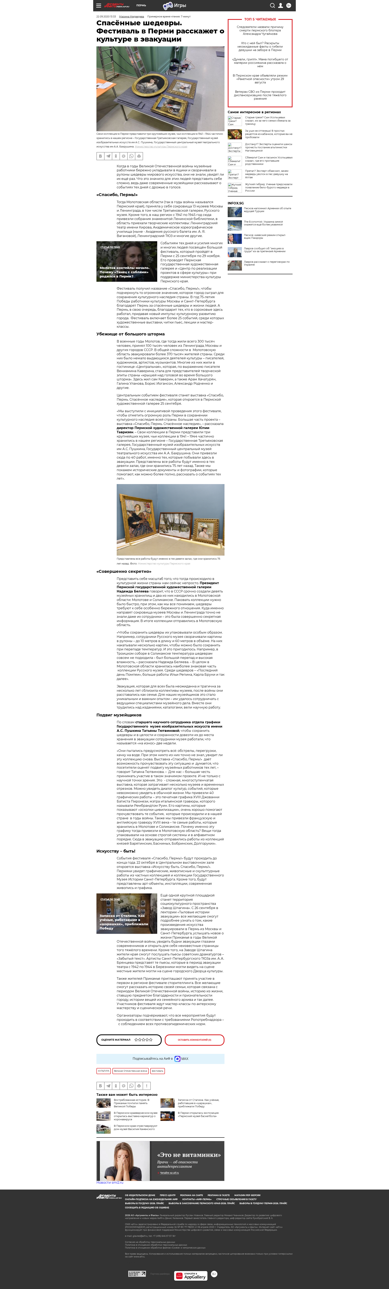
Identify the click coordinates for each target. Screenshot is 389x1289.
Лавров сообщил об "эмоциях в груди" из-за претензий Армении (264, 250)
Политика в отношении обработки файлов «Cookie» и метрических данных (165, 1247)
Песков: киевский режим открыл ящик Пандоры (264, 236)
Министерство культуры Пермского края (161, 146)
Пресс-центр (167, 1195)
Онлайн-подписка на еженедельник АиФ (151, 1199)
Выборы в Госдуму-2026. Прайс (144, 1203)
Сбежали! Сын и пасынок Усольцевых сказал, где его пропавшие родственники (269, 160)
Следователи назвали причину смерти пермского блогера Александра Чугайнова (260, 30)
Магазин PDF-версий (247, 1195)
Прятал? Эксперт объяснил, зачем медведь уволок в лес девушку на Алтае (266, 174)
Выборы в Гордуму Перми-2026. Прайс (263, 1203)
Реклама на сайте (191, 1195)
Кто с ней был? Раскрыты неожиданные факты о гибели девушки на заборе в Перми (260, 47)
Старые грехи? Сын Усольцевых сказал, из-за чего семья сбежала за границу (268, 120)
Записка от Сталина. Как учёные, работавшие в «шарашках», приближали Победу (198, 1103)
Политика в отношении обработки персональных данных (156, 1245)
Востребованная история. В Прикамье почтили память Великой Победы (131, 1103)
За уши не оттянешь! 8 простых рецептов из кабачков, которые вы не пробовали (268, 134)
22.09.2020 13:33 (106, 16)
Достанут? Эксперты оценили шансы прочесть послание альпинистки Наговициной (268, 147)
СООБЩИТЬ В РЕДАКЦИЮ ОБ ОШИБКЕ (147, 1207)
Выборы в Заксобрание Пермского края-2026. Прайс (202, 1203)
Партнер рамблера (160, 1274)
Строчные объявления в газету (236, 1199)
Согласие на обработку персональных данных (150, 1242)
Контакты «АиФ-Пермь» (197, 1199)
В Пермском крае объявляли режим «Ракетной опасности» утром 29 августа (260, 79)
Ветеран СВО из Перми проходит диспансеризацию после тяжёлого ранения (260, 95)
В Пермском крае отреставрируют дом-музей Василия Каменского (135, 1127)
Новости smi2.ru (109, 1182)
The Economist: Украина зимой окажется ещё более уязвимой (263, 223)
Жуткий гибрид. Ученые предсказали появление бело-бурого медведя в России (268, 187)
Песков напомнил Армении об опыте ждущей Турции (267, 210)
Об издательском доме (140, 1195)
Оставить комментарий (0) (194, 1040)
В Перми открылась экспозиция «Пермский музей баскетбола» (198, 1114)
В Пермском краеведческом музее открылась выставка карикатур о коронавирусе (135, 1116)
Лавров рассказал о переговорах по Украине (267, 263)
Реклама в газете (219, 1195)
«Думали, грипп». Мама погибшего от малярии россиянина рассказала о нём (260, 63)
